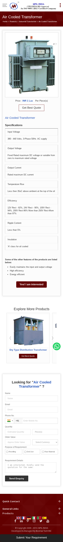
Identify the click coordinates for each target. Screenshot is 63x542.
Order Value (10, 437)
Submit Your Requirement (31, 537)
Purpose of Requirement (15, 447)
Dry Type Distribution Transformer (28, 350)
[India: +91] (9, 421)
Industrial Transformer (28, 21)
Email (7, 404)
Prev (10, 338)
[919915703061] (57, 350)
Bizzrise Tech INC (44, 531)
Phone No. (9, 415)
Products (13, 21)
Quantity (8, 427)
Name (7, 393)
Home (5, 21)
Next (52, 338)
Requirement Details (14, 460)
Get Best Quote (31, 107)
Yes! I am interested (31, 284)
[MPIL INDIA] (33, 6)
